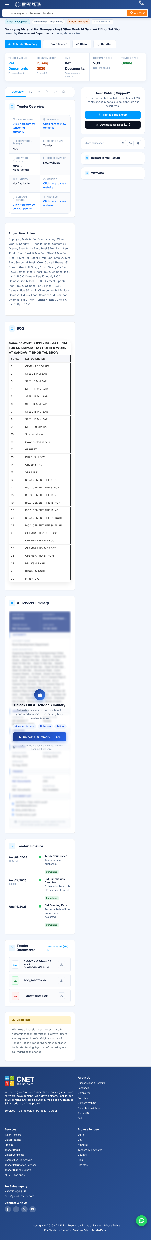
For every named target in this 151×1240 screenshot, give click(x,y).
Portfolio (41, 1110)
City (80, 1139)
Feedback (83, 1088)
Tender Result (12, 1149)
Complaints (84, 1092)
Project (9, 1144)
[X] (138, 143)
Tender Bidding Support (18, 1169)
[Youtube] (32, 1209)
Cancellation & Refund (90, 1108)
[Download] (61, 964)
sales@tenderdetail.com (19, 1196)
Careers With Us (87, 1102)
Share (84, 44)
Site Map (83, 1164)
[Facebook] (123, 143)
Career (53, 1110)
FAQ (80, 1118)
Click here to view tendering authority (24, 127)
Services (10, 1110)
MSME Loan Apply (15, 1174)
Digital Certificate (14, 1154)
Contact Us (84, 1113)
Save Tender (59, 44)
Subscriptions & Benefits (91, 1082)
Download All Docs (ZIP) (115, 124)
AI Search (139, 12)
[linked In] (16, 1209)
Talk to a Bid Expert (115, 114)
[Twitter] (24, 1209)
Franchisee (84, 1098)
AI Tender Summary (24, 44)
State (81, 1134)
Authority (83, 1144)
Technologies (25, 1110)
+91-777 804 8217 (15, 1191)
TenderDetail (99, 1230)
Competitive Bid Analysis (18, 1159)
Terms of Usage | (92, 1225)
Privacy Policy (111, 1225)
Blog (80, 1159)
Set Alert (106, 44)
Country (82, 1154)
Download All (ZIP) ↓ (57, 948)
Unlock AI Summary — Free (42, 737)
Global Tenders (13, 1139)
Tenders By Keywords (90, 1149)
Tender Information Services (20, 1164)
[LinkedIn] (130, 143)
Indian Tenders (13, 1134)
